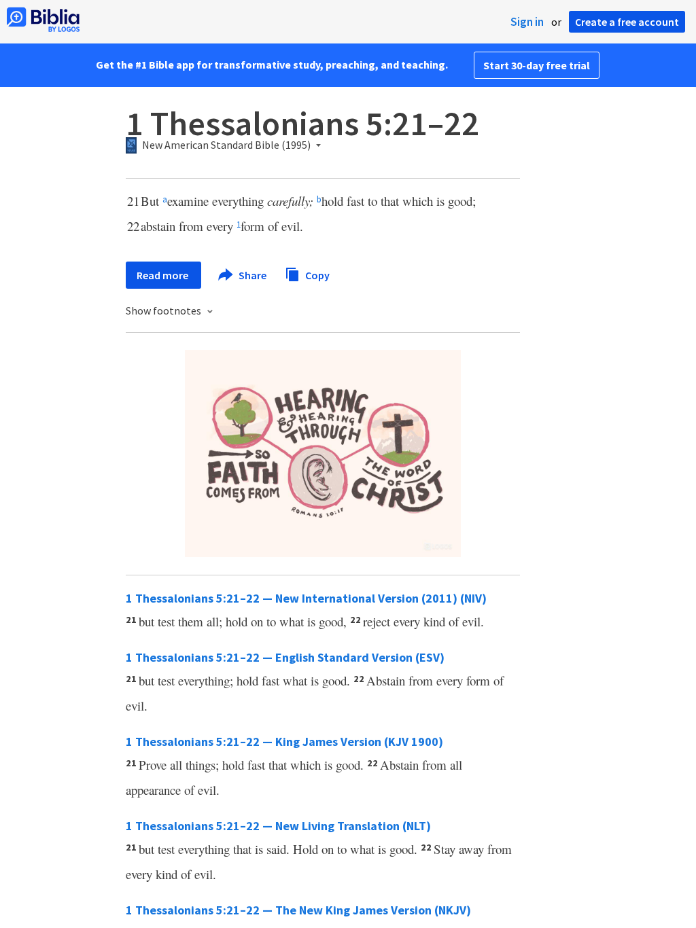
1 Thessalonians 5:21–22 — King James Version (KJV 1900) (284, 741)
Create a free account (627, 22)
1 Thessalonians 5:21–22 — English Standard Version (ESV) (285, 657)
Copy (316, 274)
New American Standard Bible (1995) (226, 145)
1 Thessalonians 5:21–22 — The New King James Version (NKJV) (298, 910)
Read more (163, 275)
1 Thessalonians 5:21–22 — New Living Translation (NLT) (278, 826)
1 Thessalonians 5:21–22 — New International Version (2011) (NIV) (306, 598)
